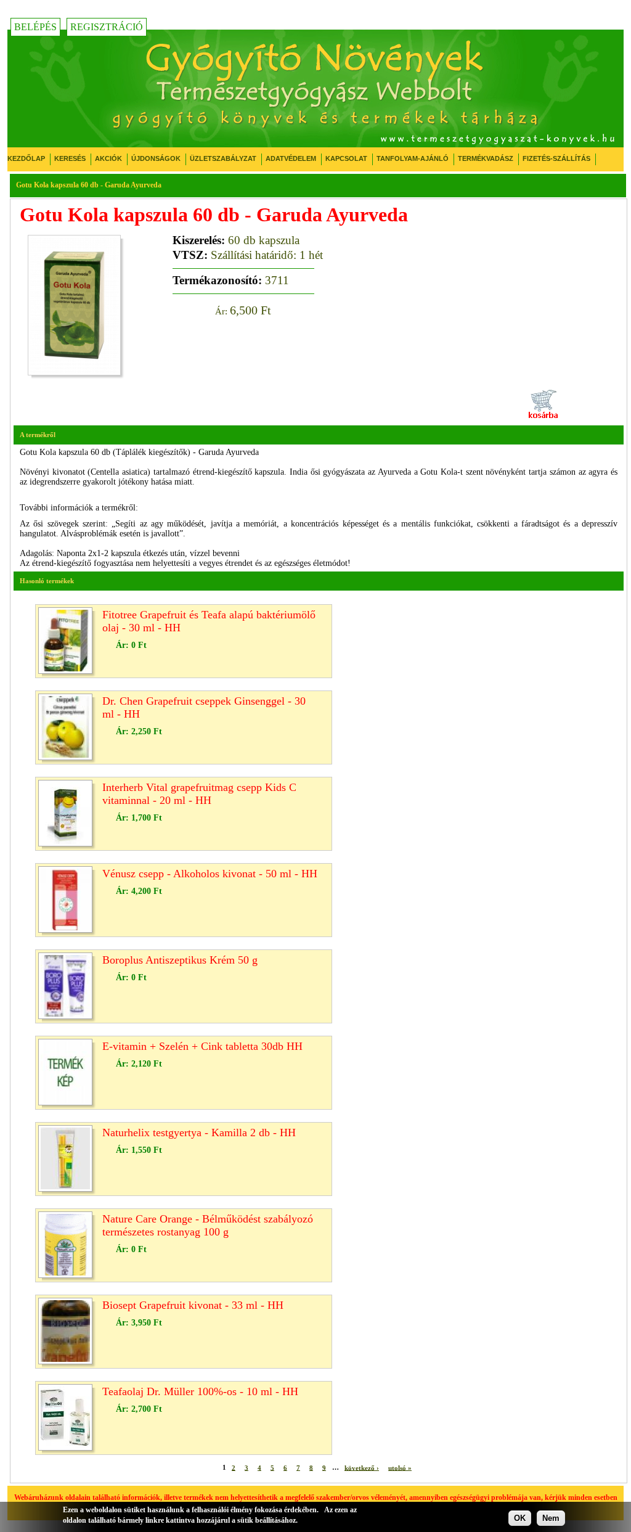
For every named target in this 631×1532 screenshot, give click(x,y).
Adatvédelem (291, 158)
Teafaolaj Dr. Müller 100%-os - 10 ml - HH (200, 1391)
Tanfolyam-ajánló (413, 158)
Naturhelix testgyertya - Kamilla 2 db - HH (199, 1132)
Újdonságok (156, 158)
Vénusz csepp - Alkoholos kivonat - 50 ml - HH (209, 873)
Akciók (108, 158)
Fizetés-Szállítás (556, 158)
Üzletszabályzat (223, 158)
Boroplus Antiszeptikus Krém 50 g (180, 960)
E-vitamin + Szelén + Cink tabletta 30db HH (202, 1046)
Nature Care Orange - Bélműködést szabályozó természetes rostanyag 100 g (207, 1225)
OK (520, 1518)
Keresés (70, 158)
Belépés (35, 27)
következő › (361, 1467)
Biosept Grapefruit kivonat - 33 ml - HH (192, 1305)
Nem (551, 1518)
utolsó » (400, 1467)
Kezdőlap (26, 158)
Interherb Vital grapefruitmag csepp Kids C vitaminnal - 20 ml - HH (199, 793)
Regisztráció (106, 27)
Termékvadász (485, 158)
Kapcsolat (346, 158)
